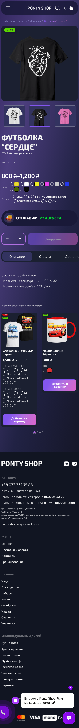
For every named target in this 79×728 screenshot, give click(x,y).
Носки (5, 599)
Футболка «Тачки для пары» (18, 352)
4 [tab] (45, 432)
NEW (9, 30)
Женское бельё (12, 667)
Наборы (6, 593)
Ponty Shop (8, 162)
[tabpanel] (19, 370)
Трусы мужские (12, 649)
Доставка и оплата (14, 549)
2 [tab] (38, 432)
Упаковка (8, 623)
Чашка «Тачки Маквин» (53, 352)
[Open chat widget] (69, 718)
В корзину (52, 239)
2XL (20, 196)
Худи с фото (9, 643)
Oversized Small (28, 201)
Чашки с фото (11, 673)
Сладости (8, 617)
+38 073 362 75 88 (17, 485)
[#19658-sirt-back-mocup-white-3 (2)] (65, 116)
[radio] (14, 184)
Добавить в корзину (19, 419)
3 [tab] (41, 432)
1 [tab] (34, 432)
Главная (7, 543)
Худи (4, 581)
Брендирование (12, 562)
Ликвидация (10, 587)
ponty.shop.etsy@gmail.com (20, 524)
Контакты (8, 556)
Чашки (6, 611)
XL (54, 201)
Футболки (8, 605)
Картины (7, 685)
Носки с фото (10, 655)
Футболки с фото (13, 661)
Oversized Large (54, 196)
